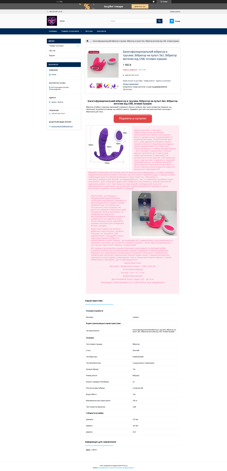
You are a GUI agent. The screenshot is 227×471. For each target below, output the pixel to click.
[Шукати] (159, 21)
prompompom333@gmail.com (62, 126)
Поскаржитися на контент (106, 468)
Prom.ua (124, 466)
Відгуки (52, 55)
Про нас (89, 31)
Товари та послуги (70, 31)
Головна (53, 31)
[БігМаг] (52, 25)
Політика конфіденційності (125, 468)
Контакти (101, 31)
